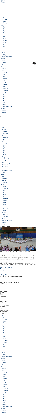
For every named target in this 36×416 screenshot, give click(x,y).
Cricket (4, 139)
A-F (2, 135)
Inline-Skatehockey (5, 143)
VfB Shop (3, 17)
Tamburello (4, 43)
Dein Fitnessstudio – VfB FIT (5, 53)
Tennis (4, 44)
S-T (2, 89)
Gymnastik (4, 32)
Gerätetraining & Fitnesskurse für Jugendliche (7, 170)
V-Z (2, 47)
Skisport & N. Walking (5, 40)
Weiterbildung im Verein (4, 21)
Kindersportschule (5, 35)
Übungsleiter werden (5, 133)
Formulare (3, 127)
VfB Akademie (4, 24)
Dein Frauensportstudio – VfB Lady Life (6, 103)
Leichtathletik (4, 145)
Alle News (3, 20)
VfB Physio (3, 107)
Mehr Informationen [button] (2, 266)
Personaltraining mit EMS (5, 55)
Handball (4, 33)
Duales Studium (5, 22)
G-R (2, 141)
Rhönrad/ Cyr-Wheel (5, 39)
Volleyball (4, 97)
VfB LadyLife (4, 50)
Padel (4, 36)
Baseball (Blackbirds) (5, 137)
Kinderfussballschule (5, 34)
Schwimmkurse (5, 42)
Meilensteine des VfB (4, 19)
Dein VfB (2, 16)
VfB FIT (4, 48)
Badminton (4, 26)
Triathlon (4, 46)
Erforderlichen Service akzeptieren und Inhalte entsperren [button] (6, 267)
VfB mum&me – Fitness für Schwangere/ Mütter (7, 56)
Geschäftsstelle (4, 18)
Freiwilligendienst (5, 23)
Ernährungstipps (4, 54)
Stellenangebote (5, 131)
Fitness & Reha (2, 101)
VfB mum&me (4, 51)
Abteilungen (2, 25)
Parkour (4, 37)
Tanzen (4, 93)
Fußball (4, 31)
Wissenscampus (2, 174)
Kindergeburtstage (4, 62)
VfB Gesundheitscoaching (6, 99)
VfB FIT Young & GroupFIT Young (6, 49)
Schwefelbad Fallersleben (4, 115)
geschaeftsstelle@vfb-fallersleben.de (4, 295)
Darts (4, 30)
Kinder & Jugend (3, 58)
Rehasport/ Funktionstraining (6, 38)
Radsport (4, 147)
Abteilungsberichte (4, 129)
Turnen (4, 95)
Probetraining (3, 52)
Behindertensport (5, 28)
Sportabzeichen (5, 41)
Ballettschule (4, 27)
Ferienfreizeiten (4, 60)
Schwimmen (4, 91)
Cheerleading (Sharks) (5, 29)
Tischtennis (4, 45)
